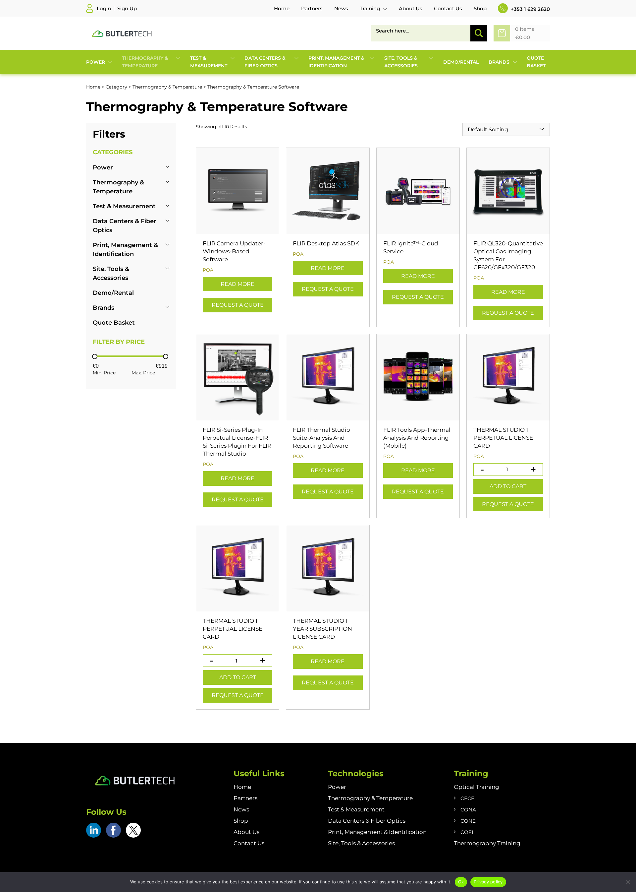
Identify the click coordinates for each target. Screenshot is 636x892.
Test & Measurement (124, 206)
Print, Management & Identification (377, 832)
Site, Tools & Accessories (361, 843)
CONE (468, 821)
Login (104, 8)
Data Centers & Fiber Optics (366, 820)
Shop (241, 820)
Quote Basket (114, 322)
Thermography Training (487, 843)
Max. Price (143, 372)
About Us (246, 832)
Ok (461, 881)
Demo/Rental (113, 292)
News (241, 809)
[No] (627, 882)
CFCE (467, 798)
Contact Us (249, 843)
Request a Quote (238, 305)
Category (116, 87)
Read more (237, 284)
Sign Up (127, 8)
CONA (468, 809)
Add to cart (508, 486)
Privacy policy (488, 881)
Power (103, 167)
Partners (245, 798)
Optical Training (476, 787)
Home (93, 87)
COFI (466, 832)
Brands (103, 307)
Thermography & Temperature (167, 87)
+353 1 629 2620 (529, 9)
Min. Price (104, 372)
